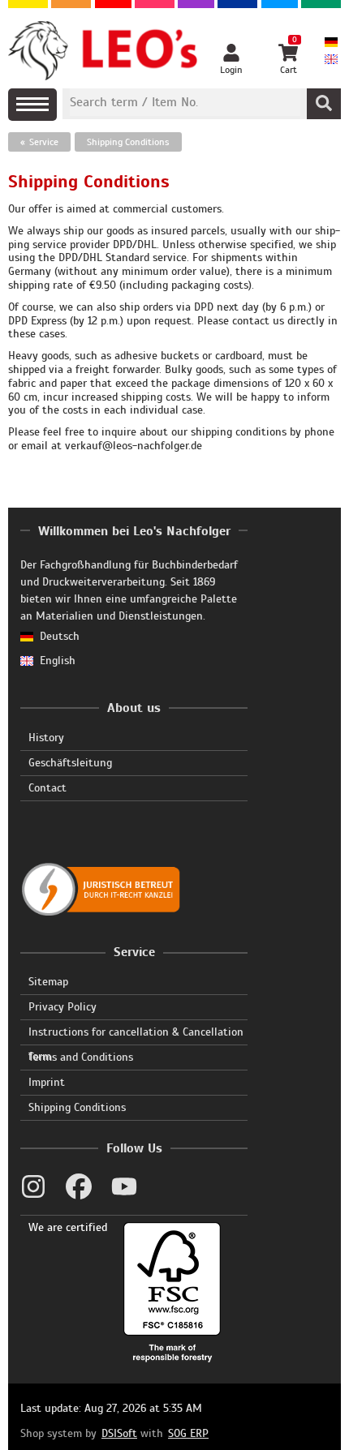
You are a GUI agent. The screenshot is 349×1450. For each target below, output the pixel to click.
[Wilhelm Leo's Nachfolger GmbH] (103, 51)
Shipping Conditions (128, 142)
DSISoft (119, 1433)
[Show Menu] (32, 104)
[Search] (324, 103)
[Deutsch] (331, 43)
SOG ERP (188, 1433)
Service (43, 142)
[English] (331, 60)
